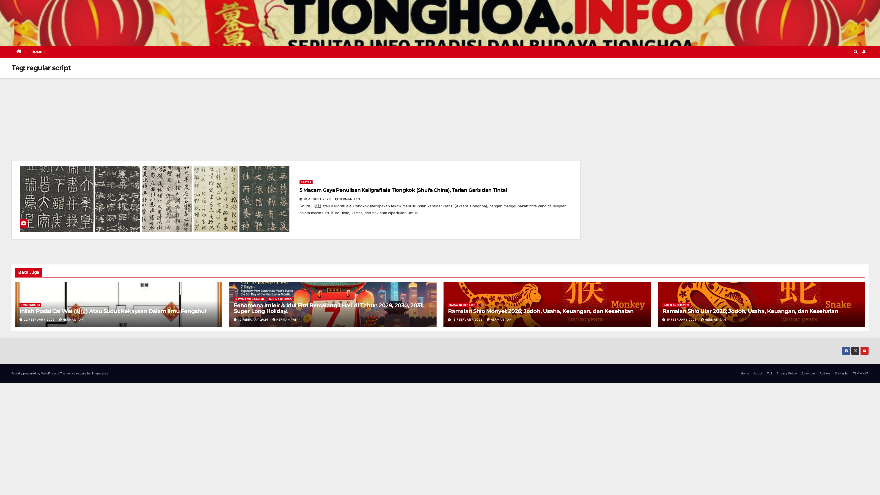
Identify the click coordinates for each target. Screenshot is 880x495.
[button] (856, 52)
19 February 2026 (253, 319)
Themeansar (100, 373)
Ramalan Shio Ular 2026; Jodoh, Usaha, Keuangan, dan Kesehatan (750, 311)
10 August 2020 (318, 199)
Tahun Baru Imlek (280, 299)
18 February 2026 (468, 319)
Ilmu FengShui (30, 305)
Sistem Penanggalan (249, 299)
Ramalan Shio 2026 (462, 305)
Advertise (808, 373)
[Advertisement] (440, 113)
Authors (825, 373)
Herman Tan (349, 199)
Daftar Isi (841, 373)
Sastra (306, 182)
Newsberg (79, 373)
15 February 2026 (682, 319)
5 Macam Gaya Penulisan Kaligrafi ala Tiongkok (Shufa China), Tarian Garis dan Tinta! (403, 190)
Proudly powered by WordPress (34, 373)
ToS (769, 373)
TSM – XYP (861, 373)
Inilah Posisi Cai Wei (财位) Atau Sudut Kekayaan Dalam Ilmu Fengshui (112, 311)
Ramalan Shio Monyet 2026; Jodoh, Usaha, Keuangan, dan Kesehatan (540, 311)
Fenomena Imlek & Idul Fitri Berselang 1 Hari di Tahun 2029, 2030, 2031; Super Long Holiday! (329, 308)
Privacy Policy (787, 373)
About (758, 373)
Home (37, 52)
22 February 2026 (40, 319)
